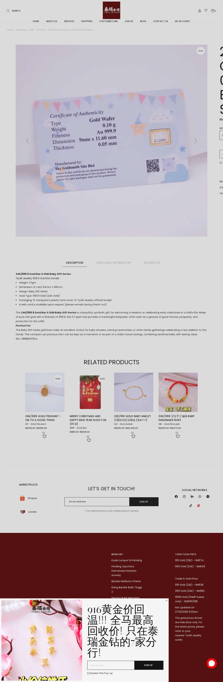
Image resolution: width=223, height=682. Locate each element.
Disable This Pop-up (101, 673)
